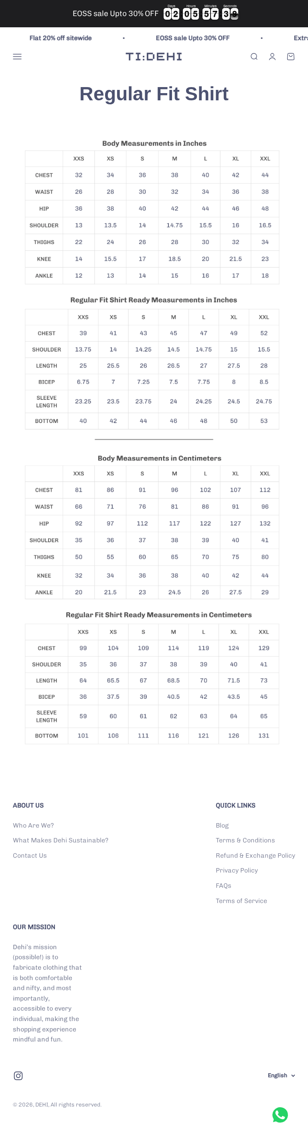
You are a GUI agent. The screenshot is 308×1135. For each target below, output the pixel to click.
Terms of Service (241, 901)
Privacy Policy (237, 870)
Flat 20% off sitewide (52, 38)
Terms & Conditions (245, 840)
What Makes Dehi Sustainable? (60, 840)
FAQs (223, 885)
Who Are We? (33, 825)
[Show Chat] (282, 1115)
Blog (222, 825)
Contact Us (30, 855)
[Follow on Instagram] (18, 1075)
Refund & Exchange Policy (255, 855)
